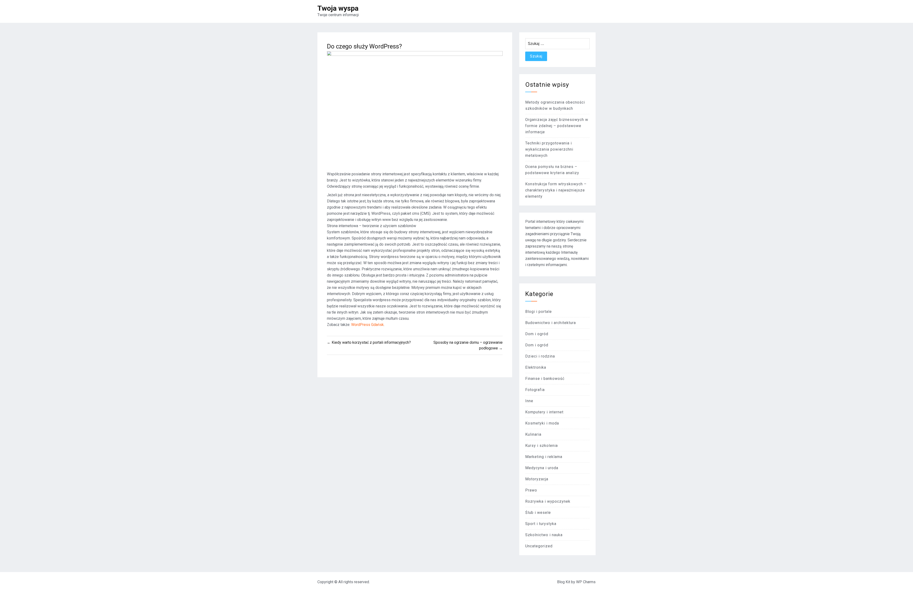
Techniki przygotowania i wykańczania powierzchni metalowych (549, 149)
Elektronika (535, 367)
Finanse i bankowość (544, 378)
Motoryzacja (536, 479)
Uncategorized (539, 546)
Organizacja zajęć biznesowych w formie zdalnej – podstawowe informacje (556, 125)
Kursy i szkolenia (541, 445)
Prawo (531, 490)
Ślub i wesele (538, 512)
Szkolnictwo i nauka (544, 535)
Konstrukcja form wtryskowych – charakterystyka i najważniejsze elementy (556, 190)
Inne (529, 401)
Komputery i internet (544, 412)
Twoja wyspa (338, 8)
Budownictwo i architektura (550, 322)
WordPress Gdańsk (367, 324)
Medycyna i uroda (541, 468)
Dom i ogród (536, 334)
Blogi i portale (538, 311)
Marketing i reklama (543, 456)
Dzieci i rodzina (540, 356)
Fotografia (535, 389)
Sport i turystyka (540, 523)
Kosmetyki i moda (542, 423)
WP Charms (586, 582)
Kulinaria (533, 434)
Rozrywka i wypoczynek (547, 501)
